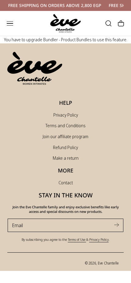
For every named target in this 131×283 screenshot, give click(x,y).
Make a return (66, 158)
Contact (65, 183)
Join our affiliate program (65, 136)
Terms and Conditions (65, 125)
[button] (9, 23)
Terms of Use (77, 239)
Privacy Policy (65, 115)
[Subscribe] (116, 224)
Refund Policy (65, 147)
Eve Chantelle (108, 263)
